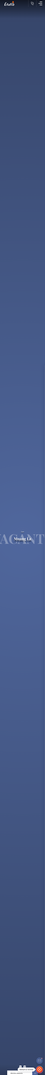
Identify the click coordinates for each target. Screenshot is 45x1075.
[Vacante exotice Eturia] (8, 3)
